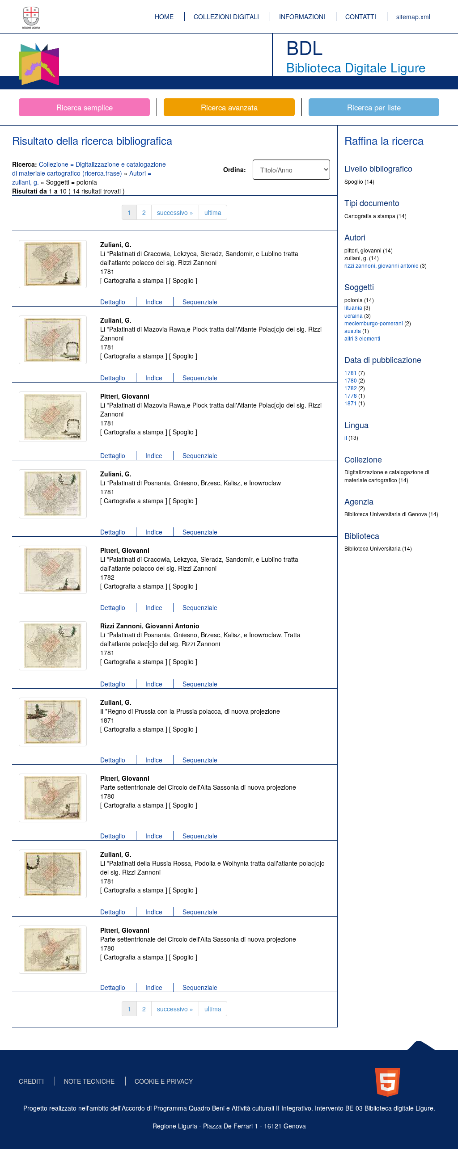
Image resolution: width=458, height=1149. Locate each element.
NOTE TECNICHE (89, 1081)
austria (352, 330)
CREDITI (31, 1081)
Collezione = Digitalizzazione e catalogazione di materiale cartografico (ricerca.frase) (89, 168)
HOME (164, 16)
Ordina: (234, 169)
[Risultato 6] (53, 645)
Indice (153, 301)
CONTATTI (360, 16)
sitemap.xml (413, 16)
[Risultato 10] (53, 950)
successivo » (175, 212)
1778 (350, 395)
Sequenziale (199, 301)
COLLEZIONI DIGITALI (226, 16)
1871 (350, 403)
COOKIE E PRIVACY (164, 1081)
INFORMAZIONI (302, 16)
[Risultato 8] (53, 798)
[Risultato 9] (53, 874)
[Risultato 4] (53, 493)
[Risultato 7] (53, 722)
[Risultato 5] (53, 570)
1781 (350, 372)
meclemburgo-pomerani (373, 323)
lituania (353, 307)
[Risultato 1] (53, 264)
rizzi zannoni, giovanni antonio (381, 265)
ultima (212, 212)
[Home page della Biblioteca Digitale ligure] (39, 45)
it (345, 437)
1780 (350, 380)
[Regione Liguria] (31, 11)
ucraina (353, 315)
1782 (350, 387)
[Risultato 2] (53, 340)
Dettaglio (112, 301)
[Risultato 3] (53, 417)
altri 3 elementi (362, 338)
